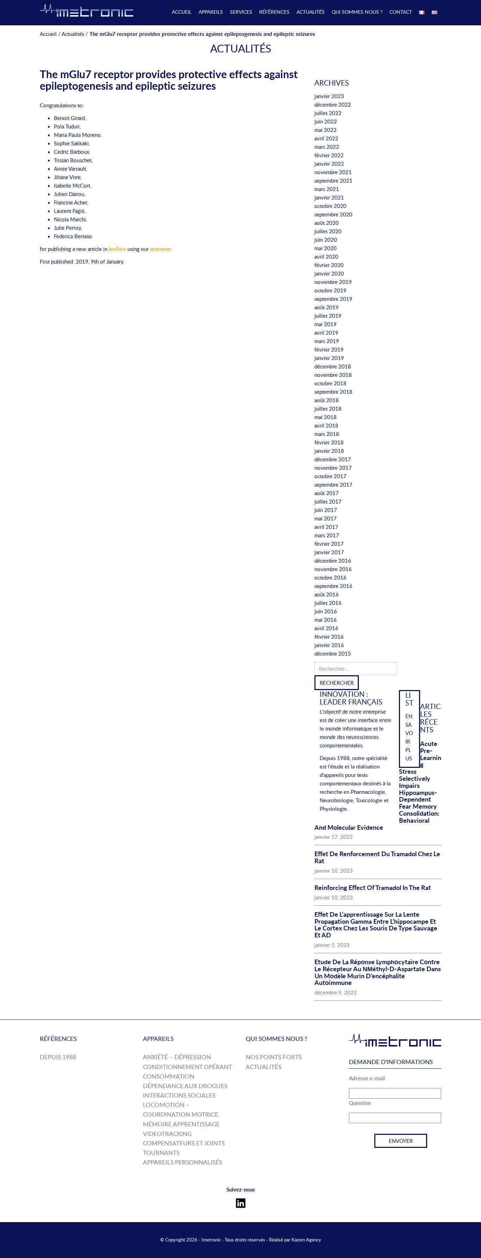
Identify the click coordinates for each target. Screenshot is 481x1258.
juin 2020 (325, 239)
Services (241, 12)
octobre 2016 (330, 577)
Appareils (211, 12)
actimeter (160, 248)
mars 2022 (326, 146)
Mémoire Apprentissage (181, 1124)
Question (360, 1103)
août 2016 (326, 594)
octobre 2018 (330, 383)
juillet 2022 (328, 112)
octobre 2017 (330, 476)
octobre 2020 (330, 205)
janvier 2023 (329, 96)
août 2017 (326, 493)
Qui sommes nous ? (357, 12)
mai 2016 (325, 619)
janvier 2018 (329, 450)
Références (274, 12)
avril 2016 (326, 628)
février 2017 (329, 543)
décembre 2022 (332, 104)
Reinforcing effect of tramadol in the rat (372, 887)
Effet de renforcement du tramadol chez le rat (377, 857)
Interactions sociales (179, 1095)
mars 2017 (326, 535)
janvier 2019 (329, 357)
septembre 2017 (333, 484)
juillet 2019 (328, 315)
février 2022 (329, 155)
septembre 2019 (333, 298)
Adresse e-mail (367, 1078)
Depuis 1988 (58, 1057)
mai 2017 (325, 518)
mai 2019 (325, 324)
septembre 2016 (333, 585)
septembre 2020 (333, 214)
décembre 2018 (332, 366)
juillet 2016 (328, 602)
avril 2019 (326, 332)
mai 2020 (325, 248)
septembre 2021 (333, 180)
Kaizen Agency (306, 1240)
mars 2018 (326, 433)
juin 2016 (325, 611)
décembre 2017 (332, 459)
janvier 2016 (329, 645)
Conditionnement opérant (187, 1067)
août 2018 (326, 400)
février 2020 (329, 264)
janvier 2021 (329, 197)
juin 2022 (325, 121)
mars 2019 (326, 340)
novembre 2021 (333, 172)
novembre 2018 (333, 374)
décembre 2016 (332, 560)
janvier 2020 (329, 273)
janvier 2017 (329, 552)
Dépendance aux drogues (185, 1086)
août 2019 (326, 307)
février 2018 (329, 442)
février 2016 (329, 636)
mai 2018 (325, 417)
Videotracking (167, 1134)
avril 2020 (326, 256)
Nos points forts (274, 1057)
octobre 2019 (330, 290)
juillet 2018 (328, 408)
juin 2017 (325, 509)
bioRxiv (117, 248)
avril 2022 (326, 138)
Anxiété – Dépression (177, 1057)
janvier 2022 (329, 163)
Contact (400, 12)
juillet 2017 (328, 501)
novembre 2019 (333, 281)
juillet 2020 (328, 231)
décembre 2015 (332, 653)
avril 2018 (326, 425)
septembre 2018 (333, 391)
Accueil (182, 12)
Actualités (310, 12)
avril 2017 (326, 526)
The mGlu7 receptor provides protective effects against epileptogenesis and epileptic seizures (169, 80)
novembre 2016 (333, 569)
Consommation (168, 1076)
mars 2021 (326, 188)
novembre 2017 (333, 467)
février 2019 (329, 349)
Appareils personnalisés (182, 1162)
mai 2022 (325, 129)
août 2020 (326, 222)
